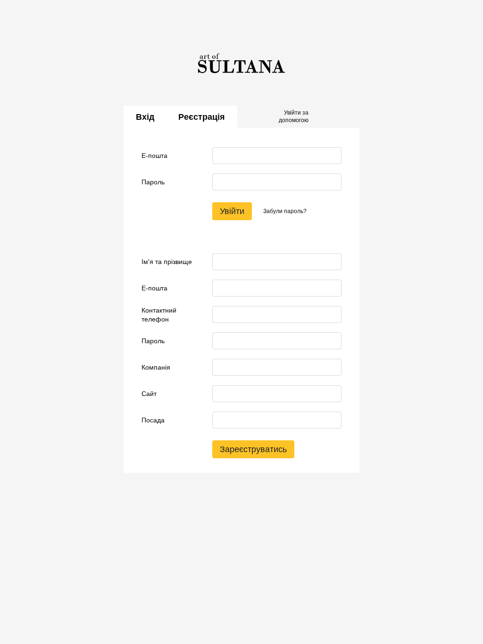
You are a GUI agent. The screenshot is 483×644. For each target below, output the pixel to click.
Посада (153, 420)
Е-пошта (154, 155)
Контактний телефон (159, 314)
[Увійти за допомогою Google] (334, 117)
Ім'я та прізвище (167, 261)
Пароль (153, 182)
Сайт (149, 393)
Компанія (156, 367)
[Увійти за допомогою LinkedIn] (349, 117)
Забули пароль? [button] (285, 211)
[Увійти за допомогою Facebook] (319, 117)
